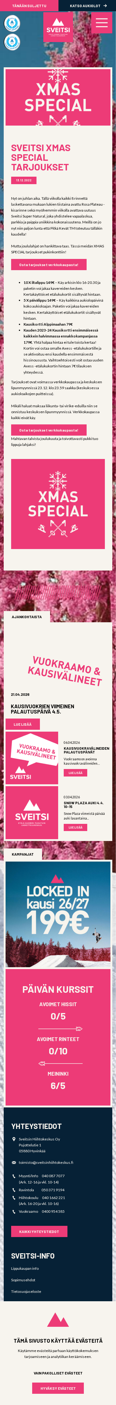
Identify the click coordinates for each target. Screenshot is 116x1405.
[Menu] (101, 22)
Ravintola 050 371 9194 (41, 1190)
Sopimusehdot (23, 1280)
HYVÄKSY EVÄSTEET (58, 1388)
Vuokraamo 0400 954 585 (42, 1211)
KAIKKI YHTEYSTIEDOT (39, 1231)
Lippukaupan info (25, 1268)
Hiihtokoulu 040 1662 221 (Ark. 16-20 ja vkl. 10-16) (42, 1200)
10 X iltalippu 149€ (39, 282)
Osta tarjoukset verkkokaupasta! (48, 264)
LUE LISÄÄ (23, 724)
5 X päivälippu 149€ (40, 300)
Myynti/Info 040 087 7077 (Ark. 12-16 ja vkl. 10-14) (42, 1178)
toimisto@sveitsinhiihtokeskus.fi (46, 1162)
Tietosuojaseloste (26, 1291)
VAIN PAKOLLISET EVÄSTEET (58, 1373)
